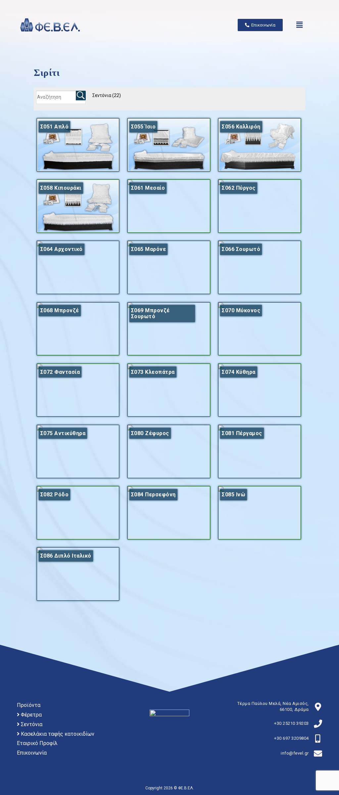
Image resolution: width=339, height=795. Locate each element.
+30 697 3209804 (291, 738)
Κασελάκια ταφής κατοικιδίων (57, 734)
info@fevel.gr (295, 753)
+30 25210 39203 (291, 723)
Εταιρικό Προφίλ (37, 743)
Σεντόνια (106, 95)
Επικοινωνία (32, 753)
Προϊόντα (28, 705)
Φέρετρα (31, 715)
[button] (299, 25)
